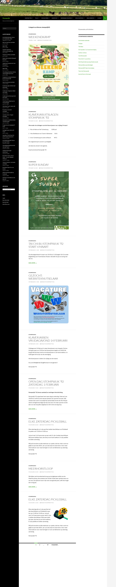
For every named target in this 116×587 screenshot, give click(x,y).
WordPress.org (6, 204)
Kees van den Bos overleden (9, 42)
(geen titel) (5, 46)
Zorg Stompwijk (79, 18)
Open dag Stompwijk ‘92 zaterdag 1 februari (46, 383)
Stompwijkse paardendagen (85, 65)
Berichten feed (6, 200)
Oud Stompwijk (82, 55)
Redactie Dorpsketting (45, 40)
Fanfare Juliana (82, 52)
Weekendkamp (39, 37)
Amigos (80, 43)
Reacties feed (5, 202)
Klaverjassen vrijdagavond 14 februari (48, 339)
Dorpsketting (28, 18)
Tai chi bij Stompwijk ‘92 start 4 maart (46, 245)
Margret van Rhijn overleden (9, 54)
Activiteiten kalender (84, 40)
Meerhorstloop (41, 468)
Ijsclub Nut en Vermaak (84, 74)
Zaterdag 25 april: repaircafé (9, 106)
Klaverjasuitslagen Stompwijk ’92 (43, 116)
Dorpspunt (54, 18)
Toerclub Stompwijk (83, 71)
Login (4, 198)
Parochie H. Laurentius (84, 59)
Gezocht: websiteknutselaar (43, 277)
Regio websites (90, 18)
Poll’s (36, 18)
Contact (99, 18)
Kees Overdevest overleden (9, 82)
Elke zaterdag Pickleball (48, 421)
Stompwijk (6, 18)
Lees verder (33, 262)
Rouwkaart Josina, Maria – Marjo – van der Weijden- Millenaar (8, 157)
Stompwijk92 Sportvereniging (86, 68)
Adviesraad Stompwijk (66, 18)
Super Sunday (39, 164)
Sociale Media (44, 18)
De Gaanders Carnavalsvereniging (87, 49)
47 (47, 545)
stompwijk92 (32, 34)
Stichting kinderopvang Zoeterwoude (88, 62)
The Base (80, 46)
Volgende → (55, 545)
